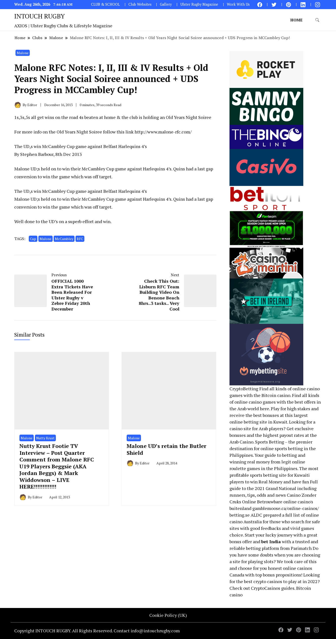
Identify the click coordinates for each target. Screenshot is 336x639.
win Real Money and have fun (279, 482)
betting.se (239, 515)
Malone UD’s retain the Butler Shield (166, 449)
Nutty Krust (45, 438)
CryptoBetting (243, 389)
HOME (296, 20)
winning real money (249, 462)
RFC (80, 238)
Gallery (166, 4)
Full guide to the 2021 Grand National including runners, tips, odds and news (273, 488)
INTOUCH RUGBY (39, 16)
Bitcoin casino (275, 395)
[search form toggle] (317, 20)
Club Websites (140, 4)
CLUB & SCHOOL (105, 4)
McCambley (64, 238)
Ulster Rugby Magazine (199, 4)
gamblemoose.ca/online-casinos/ (285, 508)
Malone (23, 52)
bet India (271, 541)
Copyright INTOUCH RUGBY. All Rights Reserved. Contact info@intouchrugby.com (97, 631)
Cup (33, 238)
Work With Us (238, 4)
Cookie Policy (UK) (168, 615)
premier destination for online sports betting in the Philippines (272, 448)
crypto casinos (267, 581)
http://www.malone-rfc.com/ (163, 132)
